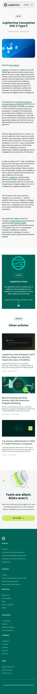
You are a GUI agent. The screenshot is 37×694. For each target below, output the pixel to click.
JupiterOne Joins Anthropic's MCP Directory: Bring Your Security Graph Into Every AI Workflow (18, 357)
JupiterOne (13, 177)
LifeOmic (5, 70)
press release (14, 65)
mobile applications (17, 221)
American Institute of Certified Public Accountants (17, 103)
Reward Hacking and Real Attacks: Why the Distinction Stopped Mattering (15, 400)
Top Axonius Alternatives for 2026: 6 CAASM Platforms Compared (18, 442)
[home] (12, 4)
